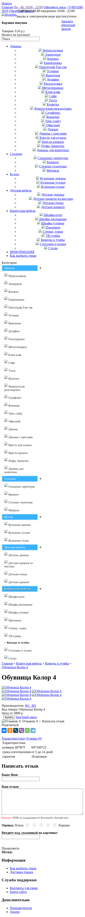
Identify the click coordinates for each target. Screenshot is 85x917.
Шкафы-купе (53, 215)
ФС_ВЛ (30, 705)
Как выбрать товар (23, 255)
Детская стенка (53, 203)
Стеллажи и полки (53, 244)
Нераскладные (53, 50)
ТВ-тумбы (53, 235)
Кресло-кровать (53, 142)
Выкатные (53, 75)
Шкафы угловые (52, 223)
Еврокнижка (53, 63)
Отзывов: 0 (30, 721)
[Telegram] (33, 730)
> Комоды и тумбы (16, 642)
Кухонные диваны (53, 178)
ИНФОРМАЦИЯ (22, 252)
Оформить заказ (55, 7)
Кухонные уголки (52, 182)
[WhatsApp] (27, 730)
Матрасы (53, 170)
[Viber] (21, 730)
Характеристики (13, 738)
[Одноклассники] (9, 730)
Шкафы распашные (53, 219)
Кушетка (53, 104)
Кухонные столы (53, 186)
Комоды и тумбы (53, 240)
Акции (15, 911)
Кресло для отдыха (53, 137)
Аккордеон (53, 54)
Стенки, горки (53, 231)
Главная (7, 7)
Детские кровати (53, 207)
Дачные (52, 129)
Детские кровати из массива (53, 198)
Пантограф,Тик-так (53, 67)
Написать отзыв (53, 721)
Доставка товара (21, 872)
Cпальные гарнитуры (53, 158)
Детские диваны (52, 194)
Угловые (53, 71)
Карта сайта (18, 892)
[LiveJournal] (15, 730)
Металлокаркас (53, 88)
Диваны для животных (53, 150)
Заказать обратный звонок (68, 25)
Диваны (15, 46)
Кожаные (52, 117)
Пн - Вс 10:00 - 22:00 (28, 7)
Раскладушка (53, 83)
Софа (53, 96)
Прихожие (53, 227)
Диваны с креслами (53, 133)
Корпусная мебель (22, 211)
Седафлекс (52, 112)
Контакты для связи (24, 888)
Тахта (53, 100)
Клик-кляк (52, 92)
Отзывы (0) (34, 738)
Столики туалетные (53, 166)
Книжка (53, 58)
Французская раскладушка (53, 108)
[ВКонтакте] (4, 730)
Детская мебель (21, 190)
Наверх (7, 3)
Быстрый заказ (26, 717)
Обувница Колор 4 (15, 667)
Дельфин (53, 79)
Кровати (53, 162)
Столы (53, 248)
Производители (21, 908)
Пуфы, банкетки (52, 146)
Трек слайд (53, 121)
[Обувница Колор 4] (16, 687)
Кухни (14, 174)
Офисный (53, 125)
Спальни (16, 154)
